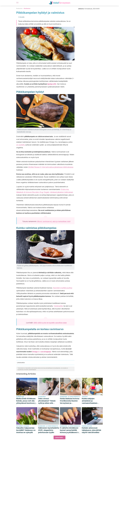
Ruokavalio (19, 8)
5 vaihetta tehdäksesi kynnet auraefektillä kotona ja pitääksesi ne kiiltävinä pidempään (70, 430)
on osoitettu (20, 145)
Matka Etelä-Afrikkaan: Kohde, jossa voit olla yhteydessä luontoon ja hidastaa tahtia (26, 401)
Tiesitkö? (85, 396)
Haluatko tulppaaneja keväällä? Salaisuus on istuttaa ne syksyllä (25, 430)
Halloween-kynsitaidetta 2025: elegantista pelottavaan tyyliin (48, 430)
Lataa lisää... (59, 437)
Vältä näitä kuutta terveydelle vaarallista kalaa (50, 323)
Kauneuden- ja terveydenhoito (70, 396)
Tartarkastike (58, 306)
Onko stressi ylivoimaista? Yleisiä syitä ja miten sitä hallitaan (46, 401)
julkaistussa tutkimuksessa (63, 167)
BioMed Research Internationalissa (41, 167)
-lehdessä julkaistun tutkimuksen (61, 192)
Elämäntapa (20, 396)
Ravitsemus (27, 8)
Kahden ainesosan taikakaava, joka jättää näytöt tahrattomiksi (91, 430)
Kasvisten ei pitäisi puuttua (62, 288)
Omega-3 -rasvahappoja (41, 352)
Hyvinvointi (42, 396)
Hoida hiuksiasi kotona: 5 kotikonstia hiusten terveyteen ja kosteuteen (70, 401)
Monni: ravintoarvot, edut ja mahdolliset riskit (53, 221)
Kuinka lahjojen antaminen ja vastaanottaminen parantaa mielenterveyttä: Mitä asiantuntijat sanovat (91, 401)
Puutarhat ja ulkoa (22, 426)
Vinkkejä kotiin (87, 426)
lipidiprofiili (51, 84)
